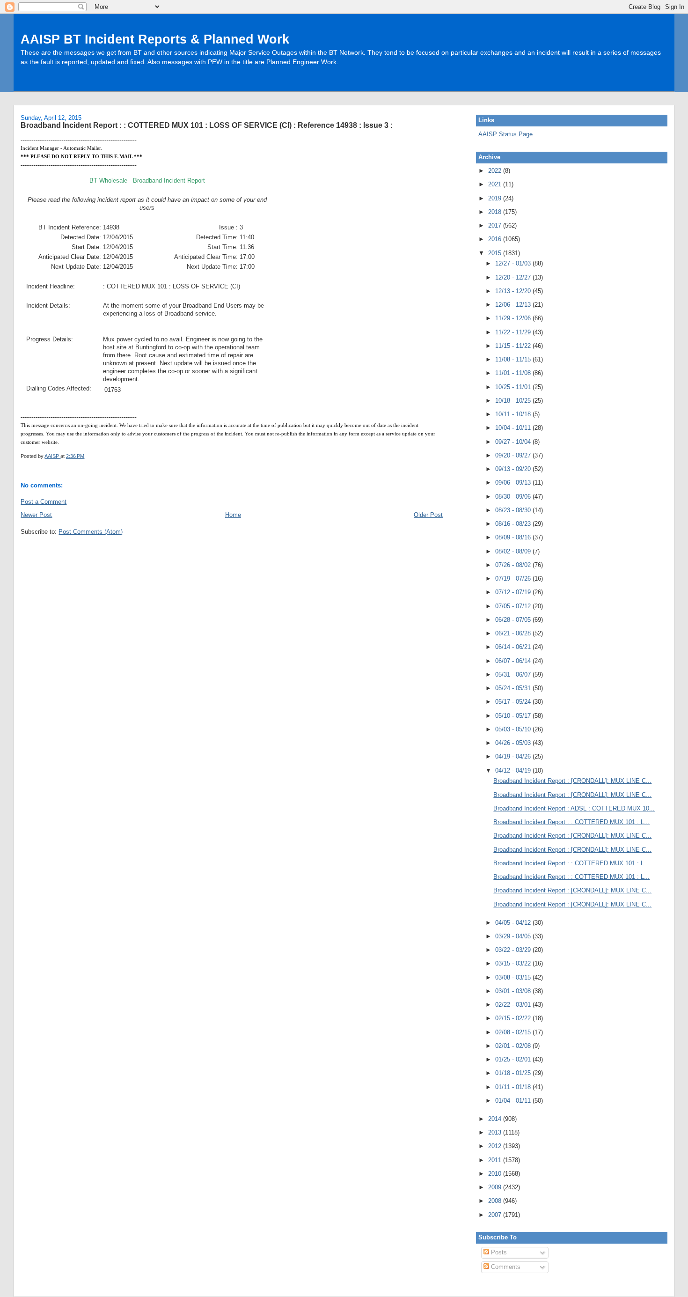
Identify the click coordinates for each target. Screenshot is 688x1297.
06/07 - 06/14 (514, 660)
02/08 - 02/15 (514, 1032)
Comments (504, 1266)
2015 (495, 253)
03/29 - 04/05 (514, 936)
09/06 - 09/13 (514, 482)
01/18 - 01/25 (514, 1072)
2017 (495, 225)
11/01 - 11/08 (514, 372)
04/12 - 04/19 (514, 770)
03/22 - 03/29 (514, 949)
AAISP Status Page (505, 134)
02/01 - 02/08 (514, 1045)
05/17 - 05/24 (514, 701)
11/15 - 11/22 (514, 345)
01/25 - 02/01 (514, 1059)
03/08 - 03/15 (514, 977)
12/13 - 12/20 (514, 291)
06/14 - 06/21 (514, 646)
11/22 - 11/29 (514, 332)
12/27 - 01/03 (514, 263)
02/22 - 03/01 (514, 1004)
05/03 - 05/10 (514, 729)
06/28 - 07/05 (514, 619)
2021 (495, 184)
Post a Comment (43, 501)
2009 (495, 1187)
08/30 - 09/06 (514, 496)
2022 (495, 170)
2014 (495, 1118)
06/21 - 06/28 (514, 633)
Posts (498, 1252)
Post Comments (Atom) (91, 531)
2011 (495, 1160)
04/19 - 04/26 (514, 756)
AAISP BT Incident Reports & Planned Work (155, 39)
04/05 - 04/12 (514, 922)
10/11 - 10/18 (514, 414)
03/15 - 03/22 (514, 963)
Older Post (428, 514)
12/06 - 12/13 (514, 304)
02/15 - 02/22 (514, 1018)
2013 (495, 1132)
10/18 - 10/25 (514, 400)
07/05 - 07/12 (514, 606)
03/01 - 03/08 (514, 991)
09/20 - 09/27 (514, 455)
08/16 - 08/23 (514, 523)
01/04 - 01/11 (514, 1100)
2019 (495, 198)
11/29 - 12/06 (514, 318)
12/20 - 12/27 (514, 277)
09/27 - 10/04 (514, 441)
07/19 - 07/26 (514, 578)
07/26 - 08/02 (514, 564)
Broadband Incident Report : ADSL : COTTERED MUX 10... (574, 808)
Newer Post (36, 514)
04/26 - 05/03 (514, 742)
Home (233, 514)
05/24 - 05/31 (514, 688)
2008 (495, 1200)
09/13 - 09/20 (514, 468)
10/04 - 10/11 (514, 427)
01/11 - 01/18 (514, 1087)
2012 (495, 1146)
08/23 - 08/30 (514, 510)
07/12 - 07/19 (514, 592)
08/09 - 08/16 (514, 537)
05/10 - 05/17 (514, 715)
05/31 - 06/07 (514, 674)
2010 (495, 1173)
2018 (495, 211)
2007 (495, 1214)
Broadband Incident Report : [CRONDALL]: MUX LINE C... (572, 780)
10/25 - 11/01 (514, 387)
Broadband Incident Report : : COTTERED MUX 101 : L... (571, 821)
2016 (495, 239)
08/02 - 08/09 (514, 551)
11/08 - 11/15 (514, 359)
